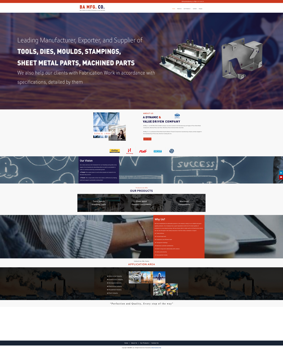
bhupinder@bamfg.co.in (188, 1)
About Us (179, 8)
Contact (195, 8)
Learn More (147, 139)
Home (173, 8)
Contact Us (155, 343)
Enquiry (200, 8)
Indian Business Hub (156, 347)
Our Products (187, 8)
